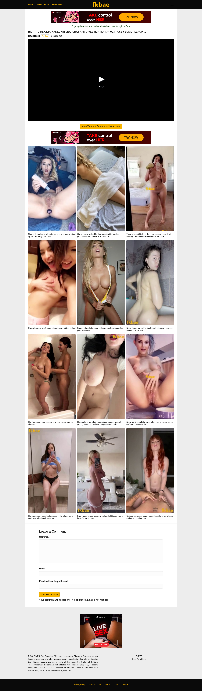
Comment (44, 537)
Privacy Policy (79, 685)
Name (42, 568)
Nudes (45, 36)
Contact (125, 685)
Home (30, 4)
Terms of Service (95, 685)
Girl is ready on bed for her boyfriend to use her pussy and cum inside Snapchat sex (98, 235)
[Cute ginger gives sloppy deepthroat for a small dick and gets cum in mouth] (150, 470)
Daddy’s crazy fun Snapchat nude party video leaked (51, 328)
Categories (41, 4)
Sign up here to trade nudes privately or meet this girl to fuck (101, 26)
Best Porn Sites (139, 659)
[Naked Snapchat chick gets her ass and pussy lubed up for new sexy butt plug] (52, 188)
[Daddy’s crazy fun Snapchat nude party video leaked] (52, 282)
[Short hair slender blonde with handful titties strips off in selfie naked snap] (101, 470)
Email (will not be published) (53, 581)
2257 (116, 685)
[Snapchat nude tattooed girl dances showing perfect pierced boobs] (101, 282)
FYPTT (139, 656)
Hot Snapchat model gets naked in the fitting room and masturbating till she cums (50, 517)
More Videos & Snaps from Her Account (101, 126)
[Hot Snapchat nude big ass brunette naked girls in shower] (52, 376)
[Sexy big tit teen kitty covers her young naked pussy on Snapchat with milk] (150, 376)
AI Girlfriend (57, 4)
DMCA (107, 685)
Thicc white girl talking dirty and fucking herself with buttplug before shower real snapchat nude (149, 235)
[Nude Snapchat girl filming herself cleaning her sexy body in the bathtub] (150, 282)
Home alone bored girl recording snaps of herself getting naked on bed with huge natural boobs (99, 423)
